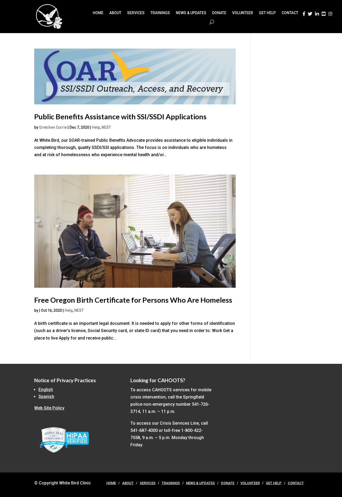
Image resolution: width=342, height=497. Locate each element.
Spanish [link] (46, 396)
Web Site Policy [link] (49, 408)
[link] (303, 15)
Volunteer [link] (242, 13)
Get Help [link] (267, 13)
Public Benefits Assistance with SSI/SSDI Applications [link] (120, 116)
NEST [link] (106, 127)
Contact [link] (290, 13)
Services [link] (136, 13)
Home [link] (98, 13)
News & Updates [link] (191, 13)
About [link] (115, 13)
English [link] (45, 389)
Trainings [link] (160, 13)
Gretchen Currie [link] (53, 127)
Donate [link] (219, 13)
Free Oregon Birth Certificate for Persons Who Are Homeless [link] (133, 299)
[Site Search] (211, 22)
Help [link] (96, 127)
